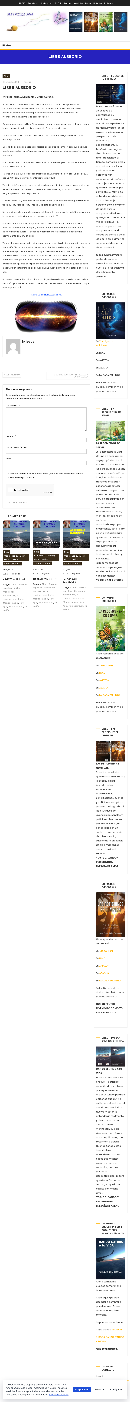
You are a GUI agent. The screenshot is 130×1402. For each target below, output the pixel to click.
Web (8, 458)
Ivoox (88, 3)
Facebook (33, 3)
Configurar (116, 1389)
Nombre (11, 436)
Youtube (78, 3)
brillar (17, 588)
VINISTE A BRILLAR (14, 579)
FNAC (102, 672)
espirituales (19, 599)
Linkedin (97, 3)
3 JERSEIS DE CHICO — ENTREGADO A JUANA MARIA (71, 375)
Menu (9, 45)
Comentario (13, 405)
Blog (6, 76)
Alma (14, 584)
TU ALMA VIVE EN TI (45, 579)
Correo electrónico (16, 447)
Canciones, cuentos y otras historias (14, 558)
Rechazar (100, 1389)
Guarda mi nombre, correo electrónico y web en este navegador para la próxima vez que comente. (45, 475)
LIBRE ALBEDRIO (19, 88)
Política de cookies (58, 1394)
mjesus (27, 82)
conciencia (9, 595)
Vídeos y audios (12, 563)
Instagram (46, 3)
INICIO (22, 3)
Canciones (8, 591)
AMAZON (104, 680)
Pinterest (109, 3)
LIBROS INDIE (106, 665)
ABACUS (104, 687)
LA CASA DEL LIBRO (109, 695)
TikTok (58, 3)
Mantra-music (10, 602)
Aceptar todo (82, 1389)
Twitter (67, 3)
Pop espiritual (16, 606)
